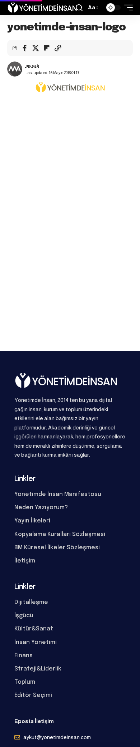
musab (32, 65)
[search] (79, 7)
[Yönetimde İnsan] (42, 7)
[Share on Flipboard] (47, 48)
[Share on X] (36, 48)
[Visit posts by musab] (14, 69)
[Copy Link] (58, 48)
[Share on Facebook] (24, 48)
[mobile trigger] (127, 7)
